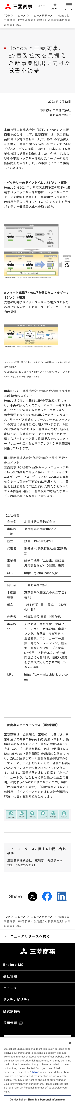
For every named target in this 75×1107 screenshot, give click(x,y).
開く (68, 4)
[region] (37, 1072)
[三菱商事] (37, 950)
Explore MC (13, 965)
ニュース (20, 15)
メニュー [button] (69, 9)
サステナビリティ (17, 1000)
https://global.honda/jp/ (41, 573)
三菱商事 (18, 6)
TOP (7, 15)
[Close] (70, 1043)
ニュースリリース (42, 15)
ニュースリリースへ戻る (30, 936)
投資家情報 (12, 1011)
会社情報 (10, 976)
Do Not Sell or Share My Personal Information (38, 1099)
